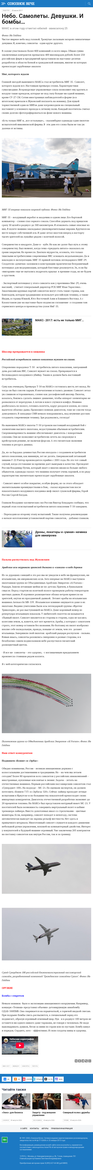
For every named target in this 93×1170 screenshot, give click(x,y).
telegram (39, 1079)
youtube (29, 1079)
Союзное (6, 1120)
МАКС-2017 (6, 1066)
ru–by (50, 1079)
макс (61, 1079)
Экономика (37, 1120)
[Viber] (86, 1060)
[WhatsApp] (89, 1060)
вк (8, 1079)
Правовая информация (62, 1128)
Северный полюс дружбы (76, 1112)
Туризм (66, 1120)
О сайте (23, 1128)
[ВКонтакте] (76, 1060)
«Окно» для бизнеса (12, 1112)
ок (19, 1079)
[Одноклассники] (79, 1060)
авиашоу (16, 1066)
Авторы (45, 1128)
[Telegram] (82, 1060)
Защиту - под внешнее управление (44, 1113)
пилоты (35, 1066)
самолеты (25, 1066)
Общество (6, 10)
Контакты (34, 1128)
